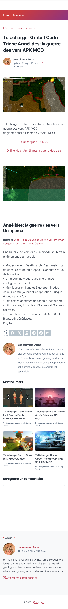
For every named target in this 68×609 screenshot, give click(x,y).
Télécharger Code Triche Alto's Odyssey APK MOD (50, 415)
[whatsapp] (27, 333)
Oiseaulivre (38, 602)
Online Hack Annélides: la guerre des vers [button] (34, 150)
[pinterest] (41, 333)
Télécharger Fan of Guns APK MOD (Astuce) (17, 457)
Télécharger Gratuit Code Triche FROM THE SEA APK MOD (49, 459)
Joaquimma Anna (28, 546)
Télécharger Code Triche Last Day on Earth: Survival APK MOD (17, 415)
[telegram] (34, 333)
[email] (48, 333)
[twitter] (19, 333)
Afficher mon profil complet (21, 577)
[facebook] (12, 333)
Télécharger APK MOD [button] (34, 142)
